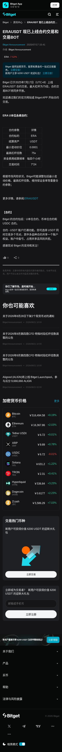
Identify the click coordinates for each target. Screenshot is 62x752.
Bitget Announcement (14, 44)
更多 (56, 401)
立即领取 (53, 640)
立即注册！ (48, 73)
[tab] (31, 652)
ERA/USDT (31, 198)
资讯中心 (17, 22)
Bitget (6, 22)
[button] (31, 652)
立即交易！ (16, 70)
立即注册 (31, 614)
